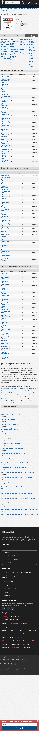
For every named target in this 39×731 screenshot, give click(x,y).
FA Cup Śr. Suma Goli (7, 434)
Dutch (4, 637)
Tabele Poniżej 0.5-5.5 (24, 45)
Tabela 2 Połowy (31, 45)
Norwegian (27, 644)
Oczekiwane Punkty (32, 65)
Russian (26, 627)
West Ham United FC (5, 100)
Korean (17, 627)
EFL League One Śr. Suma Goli (9, 419)
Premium (27, 6)
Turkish (25, 623)
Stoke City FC (5, 88)
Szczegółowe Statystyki (32, 35)
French (23, 630)
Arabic (14, 651)
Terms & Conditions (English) (8, 664)
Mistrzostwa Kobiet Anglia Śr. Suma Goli (13, 453)
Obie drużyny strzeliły (14, 52)
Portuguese (6, 627)
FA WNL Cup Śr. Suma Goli (8, 519)
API (21, 6)
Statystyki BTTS (8, 552)
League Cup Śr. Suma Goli (8, 439)
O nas (7, 659)
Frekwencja (3, 51)
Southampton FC (6, 97)
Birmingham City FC (6, 146)
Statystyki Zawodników (4, 53)
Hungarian (6, 647)
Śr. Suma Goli (15, 41)
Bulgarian (27, 647)
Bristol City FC (5, 129)
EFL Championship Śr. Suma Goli (10, 415)
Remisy (2, 56)
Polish (23, 634)
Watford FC (5, 136)
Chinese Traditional (8, 641)
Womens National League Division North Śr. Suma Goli (17, 493)
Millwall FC (5, 139)
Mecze (19, 36)
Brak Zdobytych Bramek (13, 56)
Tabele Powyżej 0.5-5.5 (24, 41)
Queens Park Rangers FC (6, 142)
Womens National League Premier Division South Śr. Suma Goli (19, 514)
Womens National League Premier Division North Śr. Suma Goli (19, 509)
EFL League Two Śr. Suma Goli (10, 424)
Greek (5, 634)
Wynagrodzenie (5, 58)
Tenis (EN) (14, 6)
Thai (35, 641)
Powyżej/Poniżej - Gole (10, 549)
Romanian (33, 630)
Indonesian (16, 644)
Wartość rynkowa (31, 54)
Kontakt (2, 659)
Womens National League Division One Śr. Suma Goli (16, 477)
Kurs (30, 63)
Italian (13, 637)
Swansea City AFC (6, 152)
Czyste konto (14, 49)
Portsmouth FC (6, 84)
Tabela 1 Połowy (31, 41)
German (32, 634)
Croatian (5, 644)
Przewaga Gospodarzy (4, 47)
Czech (21, 637)
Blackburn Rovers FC (5, 111)
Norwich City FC (6, 122)
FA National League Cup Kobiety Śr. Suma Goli (14, 463)
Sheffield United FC (5, 161)
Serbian (5, 651)
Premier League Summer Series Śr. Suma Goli (14, 482)
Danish (5, 630)
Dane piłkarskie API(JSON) (11, 588)
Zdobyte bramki (12, 43)
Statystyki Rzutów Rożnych (11, 556)
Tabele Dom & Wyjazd (4, 41)
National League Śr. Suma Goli (10, 429)
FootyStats (5, 657)
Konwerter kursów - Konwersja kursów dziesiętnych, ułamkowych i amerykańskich (18, 574)
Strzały (22, 53)
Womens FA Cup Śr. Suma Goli (9, 458)
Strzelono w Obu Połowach (11, 559)
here (18, 669)
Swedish (14, 634)
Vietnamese (17, 647)
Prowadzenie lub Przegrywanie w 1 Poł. (33, 50)
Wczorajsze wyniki (9, 581)
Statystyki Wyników (9, 563)
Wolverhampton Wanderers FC (7, 80)
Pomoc (13, 659)
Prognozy (3, 49)
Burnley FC (5, 77)
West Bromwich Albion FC (5, 93)
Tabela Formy (4, 44)
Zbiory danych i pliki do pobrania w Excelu (33, 59)
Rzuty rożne (5, 6)
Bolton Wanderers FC (5, 157)
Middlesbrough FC (7, 118)
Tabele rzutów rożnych (24, 48)
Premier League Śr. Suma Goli (9, 410)
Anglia (22, 17)
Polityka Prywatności (21, 659)
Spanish (14, 630)
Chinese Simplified (24, 641)
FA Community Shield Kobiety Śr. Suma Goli (13, 467)
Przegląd (6, 36)
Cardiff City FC (5, 126)
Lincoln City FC (5, 115)
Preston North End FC (6, 104)
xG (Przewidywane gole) (14, 60)
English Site (7, 595)
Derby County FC (5, 108)
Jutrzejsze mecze (9, 585)
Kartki (21, 51)
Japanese (15, 623)
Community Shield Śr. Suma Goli (10, 443)
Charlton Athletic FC (5, 133)
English (5, 623)
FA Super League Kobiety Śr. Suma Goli (12, 448)
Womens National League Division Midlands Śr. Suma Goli (18, 498)
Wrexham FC (6, 149)
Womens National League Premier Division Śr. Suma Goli (17, 472)
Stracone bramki (13, 47)
